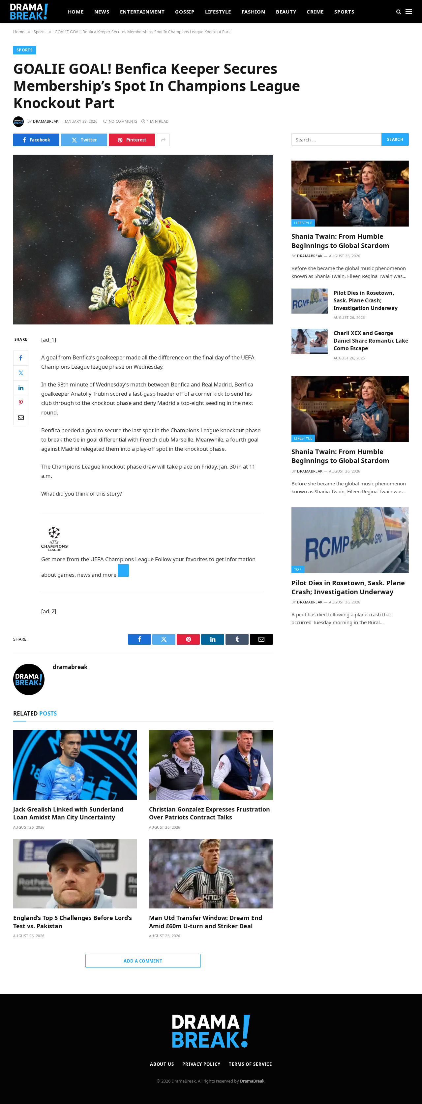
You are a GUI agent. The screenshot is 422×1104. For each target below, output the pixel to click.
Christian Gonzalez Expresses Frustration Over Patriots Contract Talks (209, 813)
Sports (344, 11)
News (101, 11)
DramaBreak (252, 1081)
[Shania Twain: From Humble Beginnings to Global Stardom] (350, 194)
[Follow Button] (123, 570)
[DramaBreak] (29, 11)
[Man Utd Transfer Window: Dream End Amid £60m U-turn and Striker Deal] (211, 874)
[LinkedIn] (20, 387)
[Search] (399, 11)
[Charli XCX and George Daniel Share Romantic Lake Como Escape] (309, 341)
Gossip (185, 11)
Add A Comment (143, 961)
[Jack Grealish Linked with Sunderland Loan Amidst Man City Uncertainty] (75, 765)
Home (76, 11)
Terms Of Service (250, 1064)
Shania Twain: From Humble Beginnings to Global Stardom (340, 241)
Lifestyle (218, 11)
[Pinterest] (20, 402)
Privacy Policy (201, 1064)
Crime (315, 11)
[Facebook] (20, 358)
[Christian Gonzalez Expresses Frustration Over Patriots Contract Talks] (211, 765)
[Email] (20, 417)
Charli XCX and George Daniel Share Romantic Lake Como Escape (371, 340)
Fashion (253, 11)
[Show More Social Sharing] (163, 140)
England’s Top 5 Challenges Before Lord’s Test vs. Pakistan (72, 922)
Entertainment (142, 11)
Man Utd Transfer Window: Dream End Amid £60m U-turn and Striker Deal (205, 922)
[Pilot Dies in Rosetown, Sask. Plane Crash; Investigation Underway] (309, 301)
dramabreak (45, 121)
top (298, 569)
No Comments (123, 121)
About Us (162, 1064)
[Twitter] (20, 373)
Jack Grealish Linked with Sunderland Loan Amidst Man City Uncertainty (68, 813)
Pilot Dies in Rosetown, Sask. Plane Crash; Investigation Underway (366, 300)
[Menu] (409, 11)
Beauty (286, 11)
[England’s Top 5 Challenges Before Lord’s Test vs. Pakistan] (75, 874)
